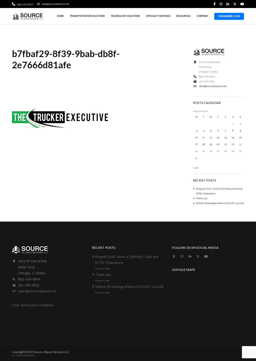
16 (240, 137)
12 (211, 137)
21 (225, 144)
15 (233, 137)
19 (211, 144)
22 (233, 144)
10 (196, 137)
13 (218, 137)
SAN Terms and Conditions (32, 305)
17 (196, 144)
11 (204, 137)
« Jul (195, 167)
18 (203, 144)
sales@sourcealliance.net (55, 4)
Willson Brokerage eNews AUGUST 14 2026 (220, 203)
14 (226, 137)
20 (218, 144)
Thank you (202, 198)
